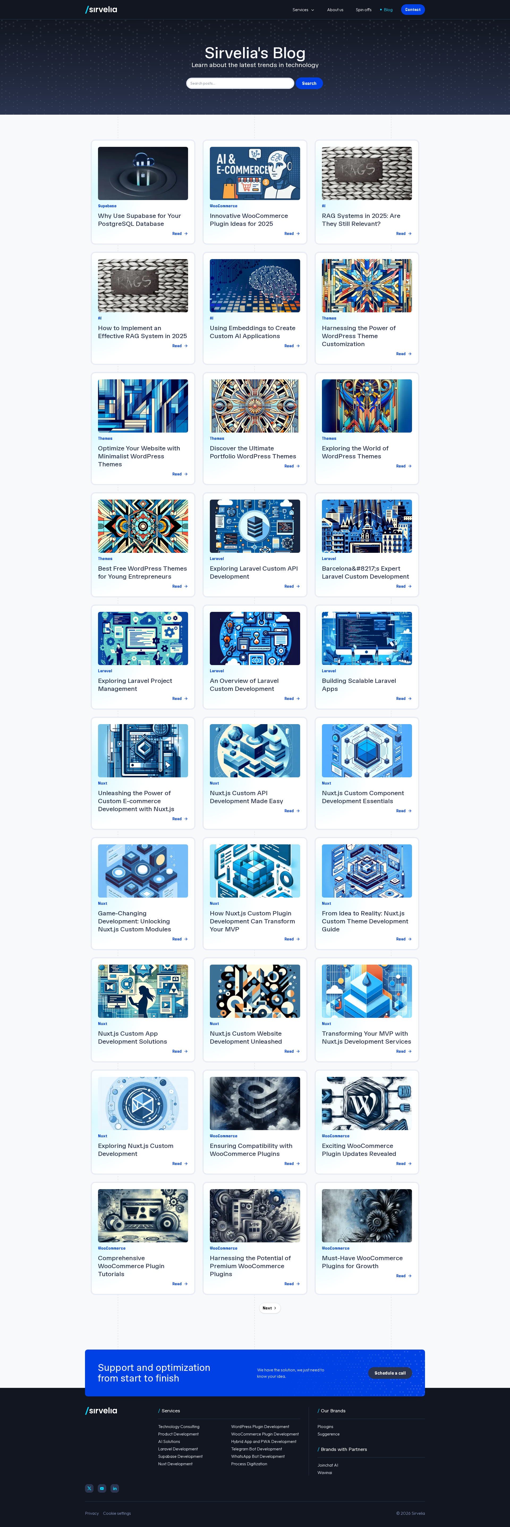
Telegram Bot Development (256, 1448)
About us (335, 9)
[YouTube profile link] (102, 1488)
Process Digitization (249, 1463)
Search (309, 83)
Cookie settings (117, 1513)
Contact (413, 9)
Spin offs (364, 9)
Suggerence (328, 1434)
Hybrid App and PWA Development (263, 1441)
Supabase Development (180, 1456)
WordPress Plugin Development (260, 1426)
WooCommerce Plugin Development (265, 1434)
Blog (388, 9)
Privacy (92, 1513)
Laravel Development (178, 1448)
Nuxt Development (175, 1463)
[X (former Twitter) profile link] (89, 1488)
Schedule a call (390, 1373)
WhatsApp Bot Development (258, 1456)
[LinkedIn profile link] (114, 1488)
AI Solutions (169, 1441)
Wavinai (324, 1472)
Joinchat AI (327, 1465)
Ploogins (325, 1426)
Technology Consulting (178, 1426)
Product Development (178, 1434)
